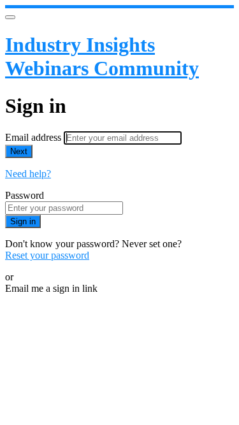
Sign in (23, 221)
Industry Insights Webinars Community (102, 56)
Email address (34, 137)
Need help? (28, 173)
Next (18, 151)
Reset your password (47, 255)
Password (24, 195)
